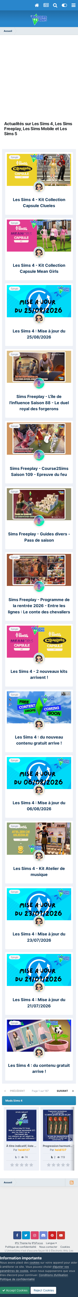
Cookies (65, 1246)
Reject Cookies (43, 1290)
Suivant (62, 1090)
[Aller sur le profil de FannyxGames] (39, 186)
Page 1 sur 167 (41, 1090)
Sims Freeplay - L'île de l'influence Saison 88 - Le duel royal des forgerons (39, 402)
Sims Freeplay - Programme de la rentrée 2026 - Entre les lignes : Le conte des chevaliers (39, 605)
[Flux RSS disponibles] (71, 1182)
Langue (50, 1243)
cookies (35, 1262)
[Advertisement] (39, 78)
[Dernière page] (73, 1091)
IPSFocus (37, 1243)
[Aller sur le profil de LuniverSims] (39, 383)
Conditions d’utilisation (53, 1275)
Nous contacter (48, 1246)
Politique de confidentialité (20, 1246)
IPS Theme (21, 1243)
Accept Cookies (16, 1290)
